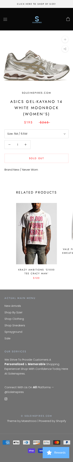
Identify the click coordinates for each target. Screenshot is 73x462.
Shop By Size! (13, 312)
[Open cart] (68, 19)
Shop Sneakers (14, 325)
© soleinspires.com (36, 416)
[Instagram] (5, 399)
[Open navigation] (5, 19)
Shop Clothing (14, 319)
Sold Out (36, 158)
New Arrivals (12, 306)
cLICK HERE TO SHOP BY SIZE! (36, 3)
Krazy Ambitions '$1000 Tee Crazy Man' (36, 271)
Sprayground (13, 332)
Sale (7, 338)
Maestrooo (29, 421)
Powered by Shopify (52, 421)
